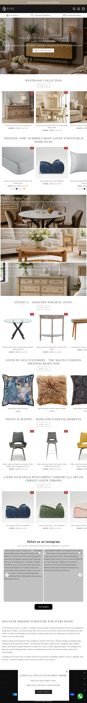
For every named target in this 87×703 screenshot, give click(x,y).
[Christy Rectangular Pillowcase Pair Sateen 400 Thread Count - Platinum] (82, 189)
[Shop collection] (43, 279)
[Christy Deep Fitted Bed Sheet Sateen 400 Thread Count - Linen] (19, 189)
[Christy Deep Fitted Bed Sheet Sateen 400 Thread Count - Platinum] (14, 189)
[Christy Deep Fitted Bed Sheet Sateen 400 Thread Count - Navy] (16, 189)
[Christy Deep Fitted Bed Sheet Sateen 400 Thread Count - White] (11, 189)
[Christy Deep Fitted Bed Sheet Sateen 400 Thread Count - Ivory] (22, 189)
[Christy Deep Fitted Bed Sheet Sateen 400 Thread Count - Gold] (24, 189)
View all (43, 86)
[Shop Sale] (43, 211)
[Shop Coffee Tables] (43, 245)
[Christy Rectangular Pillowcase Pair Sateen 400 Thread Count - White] (79, 189)
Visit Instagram (43, 607)
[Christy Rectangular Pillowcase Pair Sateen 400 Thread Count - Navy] (84, 189)
